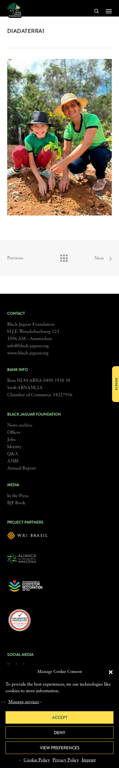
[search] (96, 11)
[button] (110, 672)
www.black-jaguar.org (27, 353)
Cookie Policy (37, 760)
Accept (59, 718)
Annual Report (21, 468)
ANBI (12, 461)
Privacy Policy (66, 760)
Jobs (11, 440)
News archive (19, 425)
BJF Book (16, 503)
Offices (13, 432)
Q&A (12, 454)
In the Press (18, 496)
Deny (59, 733)
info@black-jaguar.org (28, 346)
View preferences (59, 748)
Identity (14, 447)
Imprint (89, 760)
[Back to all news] (63, 256)
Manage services (23, 702)
